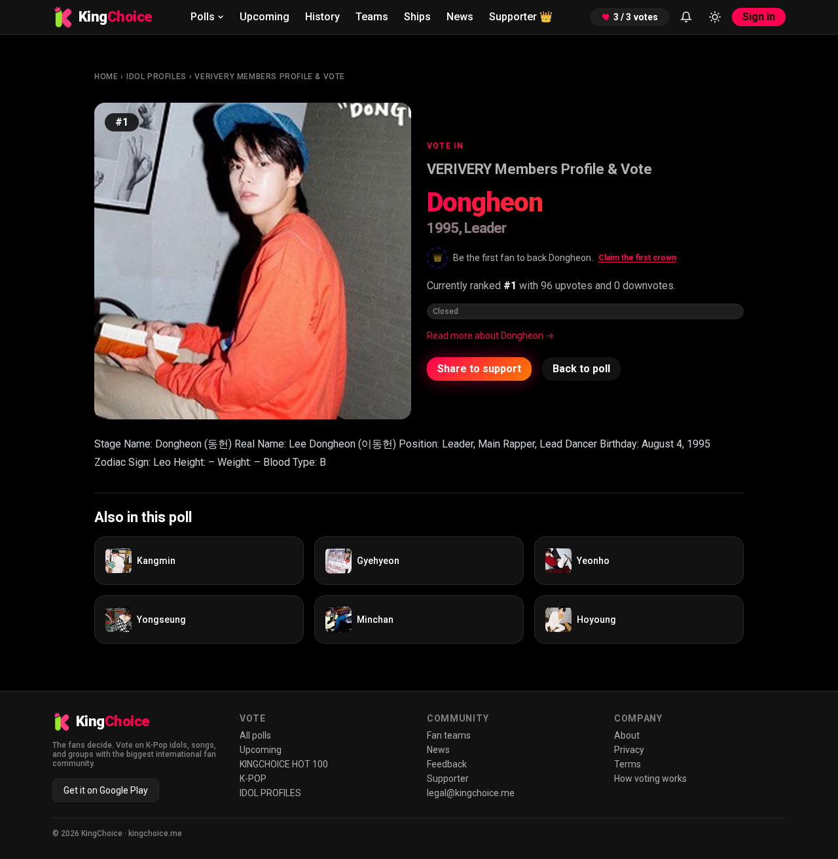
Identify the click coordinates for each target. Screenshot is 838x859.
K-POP (253, 778)
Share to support (479, 368)
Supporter (521, 16)
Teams (371, 16)
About (627, 735)
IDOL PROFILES (156, 76)
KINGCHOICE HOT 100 (284, 764)
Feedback (447, 764)
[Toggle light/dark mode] (715, 17)
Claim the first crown (637, 257)
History (322, 16)
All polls (255, 735)
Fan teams (449, 735)
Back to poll (581, 368)
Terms (627, 764)
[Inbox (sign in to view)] (686, 17)
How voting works (650, 778)
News (459, 16)
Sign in (758, 16)
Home (106, 76)
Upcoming (264, 16)
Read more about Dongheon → (490, 335)
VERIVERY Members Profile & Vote (269, 76)
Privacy (629, 750)
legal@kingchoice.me (471, 793)
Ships (417, 16)
